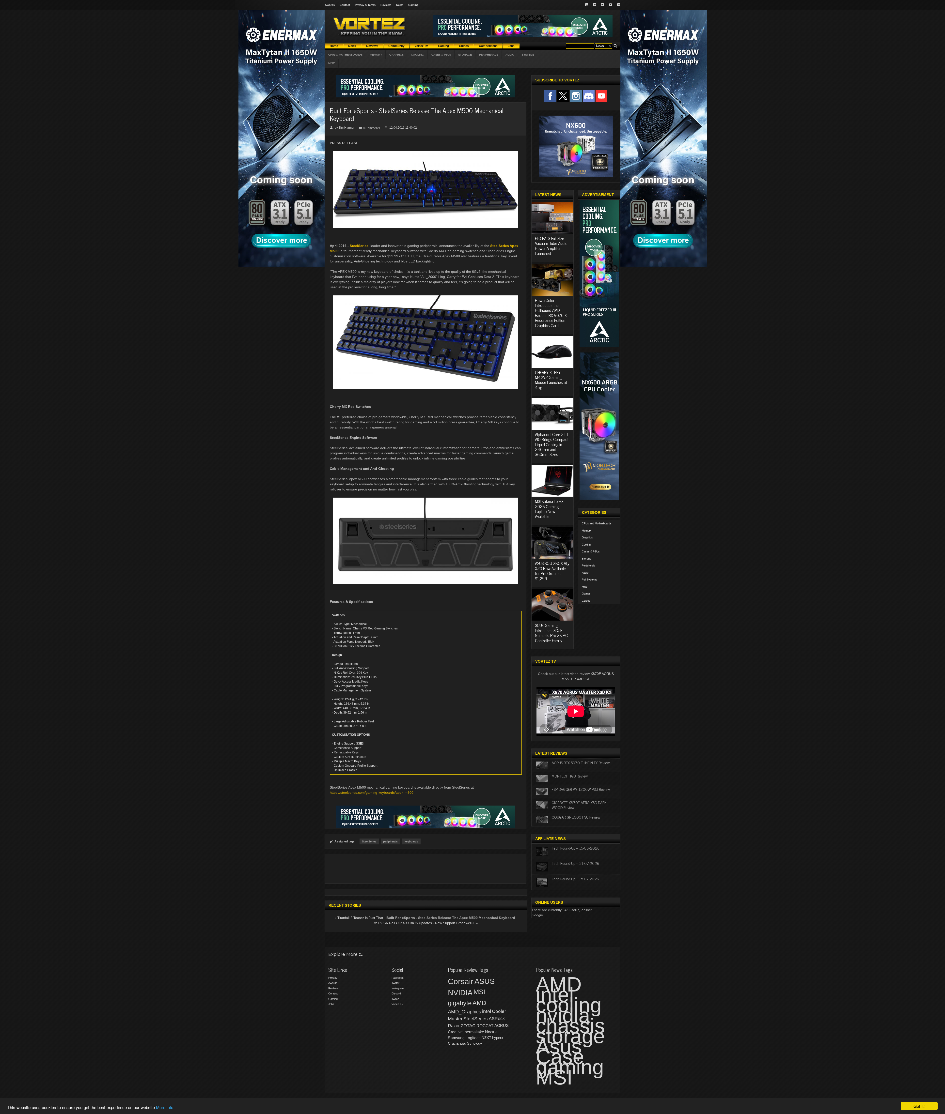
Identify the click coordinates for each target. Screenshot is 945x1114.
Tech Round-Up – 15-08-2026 (575, 848)
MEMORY (376, 54)
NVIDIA (460, 993)
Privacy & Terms (365, 4)
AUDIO (509, 54)
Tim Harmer (346, 127)
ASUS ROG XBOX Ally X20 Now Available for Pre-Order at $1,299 (552, 571)
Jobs (331, 1004)
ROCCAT (484, 1025)
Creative (455, 1032)
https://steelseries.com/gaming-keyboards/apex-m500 (371, 792)
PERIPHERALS (488, 54)
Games (586, 593)
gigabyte (460, 1003)
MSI (479, 992)
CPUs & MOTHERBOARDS (345, 54)
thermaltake (474, 1032)
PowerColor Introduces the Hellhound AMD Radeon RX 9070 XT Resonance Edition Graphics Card (552, 313)
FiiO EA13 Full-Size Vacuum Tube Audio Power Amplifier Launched (551, 246)
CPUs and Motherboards (597, 523)
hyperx (497, 1038)
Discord (396, 993)
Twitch (395, 998)
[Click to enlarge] (425, 153)
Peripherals (588, 565)
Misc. (585, 586)
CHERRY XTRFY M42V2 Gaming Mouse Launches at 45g (551, 380)
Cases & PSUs (591, 551)
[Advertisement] (425, 869)
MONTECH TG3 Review (570, 776)
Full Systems (589, 579)
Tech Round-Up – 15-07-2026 (575, 878)
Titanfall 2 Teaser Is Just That (360, 918)
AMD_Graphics (464, 1011)
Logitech (473, 1038)
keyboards (411, 841)
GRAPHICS (396, 54)
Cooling (586, 544)
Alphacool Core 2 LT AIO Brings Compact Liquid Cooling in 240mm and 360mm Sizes (551, 444)
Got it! (919, 1106)
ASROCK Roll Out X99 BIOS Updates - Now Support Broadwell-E (424, 923)
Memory (587, 530)
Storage (586, 558)
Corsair (460, 981)
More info (164, 1107)
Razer (454, 1025)
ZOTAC (468, 1025)
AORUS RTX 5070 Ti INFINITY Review (581, 762)
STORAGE (465, 54)
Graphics (587, 537)
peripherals (390, 841)
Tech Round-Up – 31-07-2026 (575, 863)
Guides (586, 600)
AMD (479, 1002)
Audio (585, 572)
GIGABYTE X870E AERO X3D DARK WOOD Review (579, 804)
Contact (345, 4)
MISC (331, 63)
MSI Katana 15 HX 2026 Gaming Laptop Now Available (549, 509)
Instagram (398, 988)
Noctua (491, 1032)
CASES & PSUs (441, 54)
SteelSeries (359, 246)
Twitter (395, 982)
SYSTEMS (528, 54)
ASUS (484, 981)
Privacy (332, 977)
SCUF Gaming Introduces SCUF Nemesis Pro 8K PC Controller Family (551, 633)
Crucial (453, 1043)
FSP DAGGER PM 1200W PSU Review (581, 789)
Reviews (385, 4)
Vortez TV (397, 1004)
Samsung (456, 1038)
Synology (474, 1043)
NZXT (486, 1038)
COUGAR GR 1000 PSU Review (576, 817)
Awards (330, 4)
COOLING (417, 54)
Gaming (413, 4)
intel (486, 1011)
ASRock (497, 1018)
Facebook (398, 977)
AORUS (501, 1025)
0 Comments (371, 128)
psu (463, 1043)
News (399, 4)
